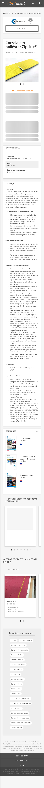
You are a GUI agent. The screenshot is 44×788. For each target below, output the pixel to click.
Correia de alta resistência (20, 718)
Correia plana (15, 694)
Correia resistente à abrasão (21, 723)
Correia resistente (17, 679)
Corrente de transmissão (19, 650)
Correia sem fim (16, 728)
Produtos (20, 28)
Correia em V (15, 674)
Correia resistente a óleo (19, 713)
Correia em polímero (18, 665)
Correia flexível (16, 708)
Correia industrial (26, 640)
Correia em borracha (18, 645)
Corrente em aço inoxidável (20, 699)
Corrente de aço (16, 684)
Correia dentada (16, 669)
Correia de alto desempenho (21, 703)
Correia (13, 640)
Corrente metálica (17, 660)
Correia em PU (16, 689)
